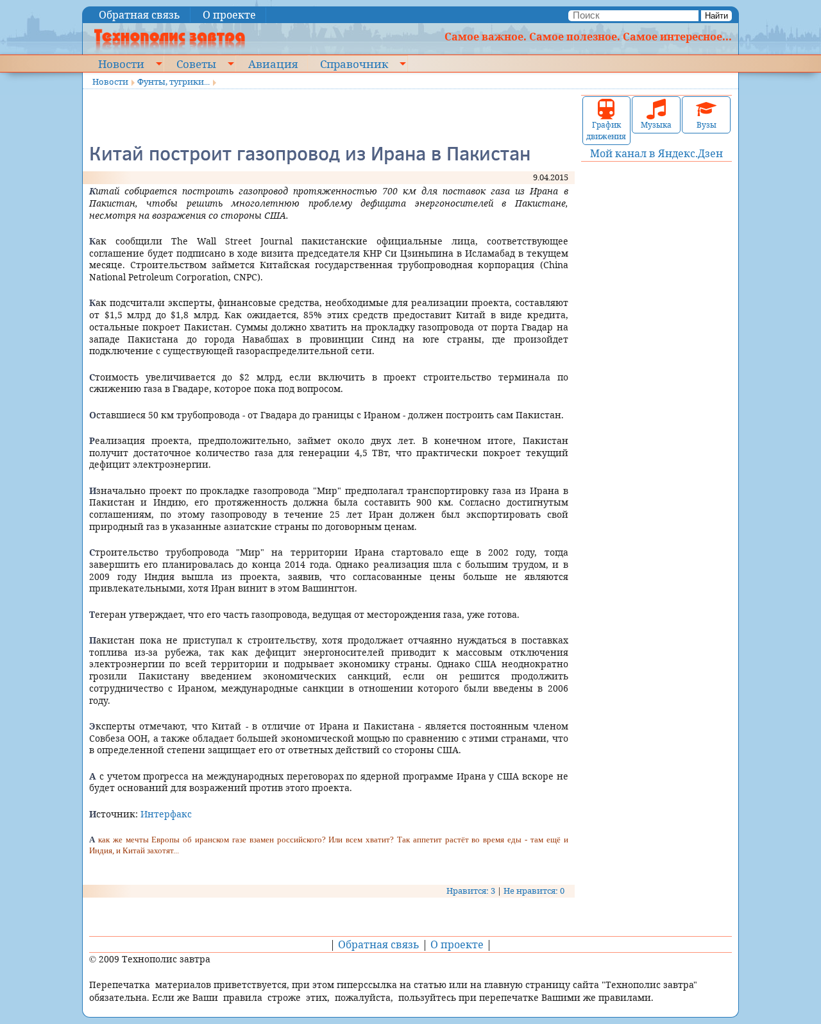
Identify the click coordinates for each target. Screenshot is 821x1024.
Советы (196, 63)
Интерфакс (166, 814)
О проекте (229, 15)
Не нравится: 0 (534, 890)
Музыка (656, 124)
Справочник (354, 63)
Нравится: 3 (470, 890)
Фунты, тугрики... (173, 81)
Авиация (273, 63)
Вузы (706, 124)
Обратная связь (139, 15)
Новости (121, 63)
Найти (716, 16)
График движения (606, 130)
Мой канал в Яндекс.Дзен (656, 153)
